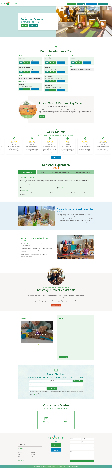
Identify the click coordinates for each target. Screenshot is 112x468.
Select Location (35, 63)
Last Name (83, 438)
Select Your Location (56, 449)
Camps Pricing (33, 25)
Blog (32, 460)
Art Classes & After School (23, 442)
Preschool (20, 440)
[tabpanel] (37, 333)
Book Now (26, 63)
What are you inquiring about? (74, 448)
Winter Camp (61, 188)
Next (52, 330)
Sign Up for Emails (78, 381)
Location (91, 4)
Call (21, 63)
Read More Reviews (56, 157)
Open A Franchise (103, 4)
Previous (20, 330)
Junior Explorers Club (35, 442)
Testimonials (33, 452)
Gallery (32, 456)
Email (83, 441)
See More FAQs (63, 357)
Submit (81, 461)
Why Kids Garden (22, 448)
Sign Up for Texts (52, 388)
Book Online (24, 25)
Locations (42, 116)
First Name (71, 438)
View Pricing (81, 4)
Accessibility (59, 466)
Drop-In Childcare (21, 438)
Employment (33, 454)
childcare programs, (30, 244)
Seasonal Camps (34, 440)
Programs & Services (23, 436)
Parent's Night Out (56, 305)
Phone (71, 441)
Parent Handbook (34, 450)
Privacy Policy (36, 394)
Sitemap (64, 466)
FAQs (19, 456)
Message (71, 451)
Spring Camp (24, 188)
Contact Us (20, 452)
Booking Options (71, 4)
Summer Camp (24, 190)
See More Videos (48, 357)
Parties (32, 438)
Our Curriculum (21, 460)
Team (19, 454)
